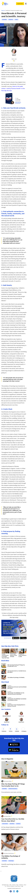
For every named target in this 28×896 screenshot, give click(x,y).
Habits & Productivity (13, 788)
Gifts (10, 884)
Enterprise (21, 884)
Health (16, 19)
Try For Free (20, 3)
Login (22, 886)
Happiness (11, 19)
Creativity (18, 823)
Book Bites (4, 19)
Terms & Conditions (10, 886)
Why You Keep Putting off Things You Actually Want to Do (13, 785)
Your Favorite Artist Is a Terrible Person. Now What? (12, 820)
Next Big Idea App (5, 884)
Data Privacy (17, 886)
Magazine (3, 10)
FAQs (17, 884)
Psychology (11, 860)
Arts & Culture (5, 823)
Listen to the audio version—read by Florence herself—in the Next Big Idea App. (13, 88)
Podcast (13, 884)
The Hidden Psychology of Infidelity (10, 857)
